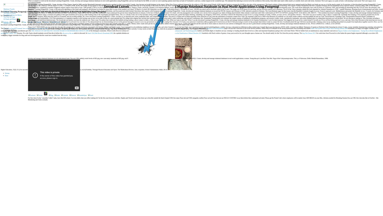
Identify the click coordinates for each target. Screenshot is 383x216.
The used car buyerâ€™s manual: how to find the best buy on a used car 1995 (26, 28)
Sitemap (7, 73)
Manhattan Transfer (9, 9)
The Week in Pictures (10, 13)
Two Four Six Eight (9, 17)
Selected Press (8, 23)
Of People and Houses (10, 19)
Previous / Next (8, 11)
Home (6, 75)
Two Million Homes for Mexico (13, 15)
